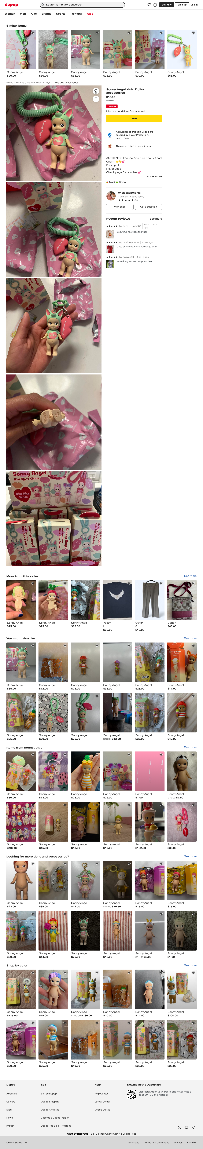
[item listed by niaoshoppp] (53, 880)
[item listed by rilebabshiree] (182, 771)
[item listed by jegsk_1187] (21, 822)
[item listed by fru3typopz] (117, 1040)
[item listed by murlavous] (150, 662)
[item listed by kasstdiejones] (117, 989)
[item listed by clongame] (53, 713)
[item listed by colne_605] (182, 989)
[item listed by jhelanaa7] (21, 1040)
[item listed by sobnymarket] (21, 931)
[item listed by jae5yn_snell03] (182, 931)
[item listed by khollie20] (117, 931)
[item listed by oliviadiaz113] (117, 822)
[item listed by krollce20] (53, 931)
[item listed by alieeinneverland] (117, 880)
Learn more (122, 138)
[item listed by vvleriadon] (117, 662)
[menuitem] (10, 14)
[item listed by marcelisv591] (150, 1040)
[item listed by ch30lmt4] (182, 662)
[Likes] (149, 5)
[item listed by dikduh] (85, 771)
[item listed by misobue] (21, 880)
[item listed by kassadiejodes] (53, 662)
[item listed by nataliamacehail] (150, 989)
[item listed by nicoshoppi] (85, 822)
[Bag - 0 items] (155, 5)
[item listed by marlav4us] (150, 713)
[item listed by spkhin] (117, 771)
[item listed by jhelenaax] (150, 880)
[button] (140, 200)
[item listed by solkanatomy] (150, 771)
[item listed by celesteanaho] (150, 931)
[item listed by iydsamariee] (21, 771)
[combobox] (82, 5)
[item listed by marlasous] (21, 713)
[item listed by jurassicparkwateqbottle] (53, 989)
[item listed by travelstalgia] (21, 662)
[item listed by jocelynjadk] (85, 931)
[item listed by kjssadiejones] (85, 1040)
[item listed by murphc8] (21, 989)
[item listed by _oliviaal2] (182, 713)
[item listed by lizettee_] (150, 822)
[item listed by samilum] (117, 713)
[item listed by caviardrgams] (53, 1040)
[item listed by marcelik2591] (182, 1040)
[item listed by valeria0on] (85, 662)
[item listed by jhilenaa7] (182, 880)
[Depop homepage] (11, 5)
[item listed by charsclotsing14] (53, 822)
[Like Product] (33, 33)
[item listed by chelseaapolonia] (21, 600)
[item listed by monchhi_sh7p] (53, 771)
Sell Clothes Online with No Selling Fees (113, 1133)
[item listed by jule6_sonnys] (182, 822)
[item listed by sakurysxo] (85, 713)
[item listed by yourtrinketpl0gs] (85, 989)
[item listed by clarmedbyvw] (85, 880)
